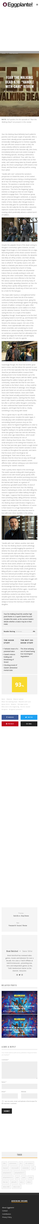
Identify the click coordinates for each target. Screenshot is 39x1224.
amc (3, 699)
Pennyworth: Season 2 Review (18, 924)
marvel (5, 1168)
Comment (5, 1060)
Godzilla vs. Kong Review (21, 914)
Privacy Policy (7, 1217)
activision (12, 1163)
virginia (5, 709)
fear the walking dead (9, 702)
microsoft (15, 1168)
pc (33, 1168)
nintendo (25, 1168)
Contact (5, 1211)
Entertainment (20, 91)
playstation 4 (7, 1177)
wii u (22, 1182)
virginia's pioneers (16, 709)
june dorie (6, 704)
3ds (4, 1163)
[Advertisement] (19, 30)
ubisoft (13, 1182)
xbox (29, 1182)
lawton (14, 704)
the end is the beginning (10, 707)
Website (23, 1092)
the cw (5, 1182)
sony (30, 1177)
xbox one (16, 1187)
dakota (9, 699)
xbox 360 (6, 1187)
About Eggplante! (8, 1208)
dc (21, 1163)
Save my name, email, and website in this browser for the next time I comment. (19, 1102)
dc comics (29, 1163)
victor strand (25, 707)
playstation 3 (19, 1173)
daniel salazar (19, 699)
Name (4, 1082)
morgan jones (23, 704)
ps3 (17, 1177)
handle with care (25, 702)
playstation (7, 1173)
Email (4, 1092)
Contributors (6, 1214)
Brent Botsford (9, 91)
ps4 (24, 1177)
